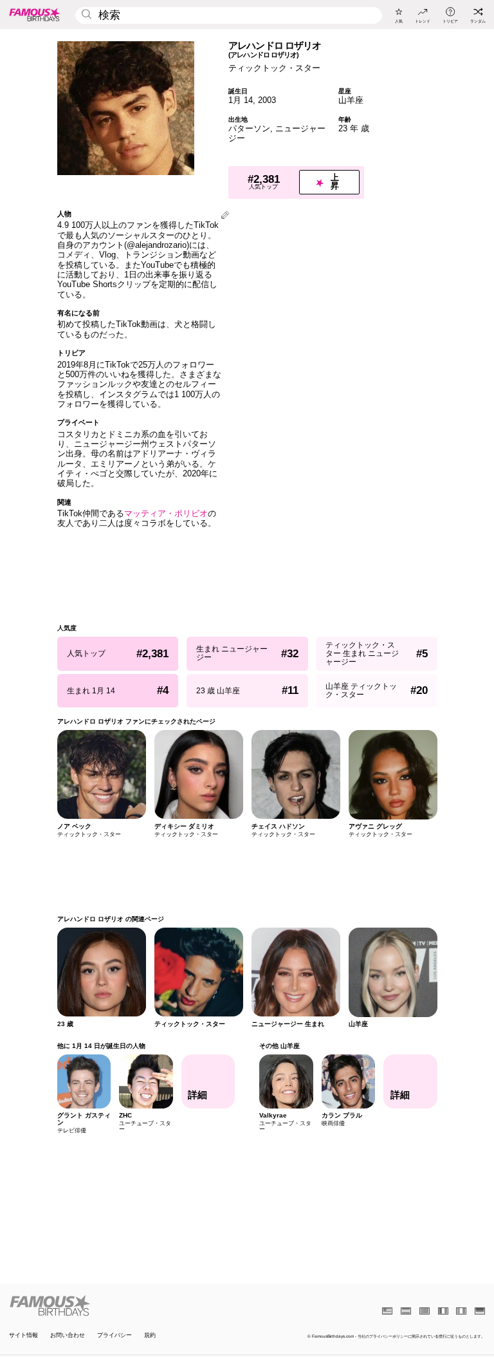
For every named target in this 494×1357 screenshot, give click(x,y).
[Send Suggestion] (225, 216)
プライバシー (114, 1335)
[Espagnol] (406, 1311)
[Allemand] (480, 1311)
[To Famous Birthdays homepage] (34, 14)
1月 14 (240, 100)
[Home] (126, 1305)
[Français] (443, 1311)
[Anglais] (387, 1311)
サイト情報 (23, 1335)
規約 (150, 1335)
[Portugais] (424, 1311)
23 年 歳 (353, 128)
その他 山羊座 (279, 1045)
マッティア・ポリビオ (166, 513)
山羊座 (350, 100)
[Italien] (461, 1311)
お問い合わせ (67, 1335)
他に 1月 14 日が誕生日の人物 (101, 1045)
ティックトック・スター (274, 68)
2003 (267, 100)
